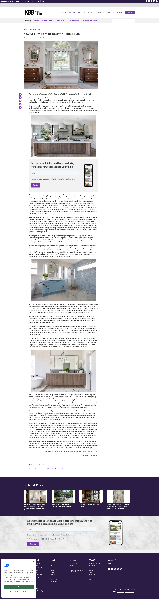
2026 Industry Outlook (73, 20)
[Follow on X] (154, 1)
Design (53, 570)
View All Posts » (36, 563)
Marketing (53, 574)
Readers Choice (73, 563)
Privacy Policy (11, 583)
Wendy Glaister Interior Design (57, 469)
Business (53, 568)
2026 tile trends (59, 20)
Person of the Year (74, 568)
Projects (81, 12)
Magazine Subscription (94, 563)
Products (91, 12)
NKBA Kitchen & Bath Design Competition (77, 571)
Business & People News (38, 568)
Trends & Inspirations (37, 577)
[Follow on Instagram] (149, 1)
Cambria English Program (90, 20)
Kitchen (53, 565)
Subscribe (129, 12)
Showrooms (54, 581)
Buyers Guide (92, 574)
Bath (52, 563)
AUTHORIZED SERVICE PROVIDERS (72, 592)
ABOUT (55, 592)
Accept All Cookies (19, 586)
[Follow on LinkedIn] (151, 1)
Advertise (18, 1)
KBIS (33, 1)
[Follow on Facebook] (146, 1)
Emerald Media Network (7, 1)
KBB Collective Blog (32, 30)
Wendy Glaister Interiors (62, 98)
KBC (38, 1)
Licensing (26, 1)
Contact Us (110, 563)
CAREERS (60, 592)
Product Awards (74, 565)
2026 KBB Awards (47, 20)
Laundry (53, 572)
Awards (109, 12)
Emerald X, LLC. (121, 589)
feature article (68, 205)
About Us (91, 568)
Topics (71, 12)
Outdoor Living (54, 579)
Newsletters (91, 579)
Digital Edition (92, 565)
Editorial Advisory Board (94, 577)
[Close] (34, 561)
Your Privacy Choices (106, 592)
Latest (62, 12)
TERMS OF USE (120, 592)
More (119, 12)
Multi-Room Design (56, 577)
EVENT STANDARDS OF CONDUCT (90, 592)
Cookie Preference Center (18, 591)
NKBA (43, 1)
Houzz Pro (36, 20)
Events (99, 12)
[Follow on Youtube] (157, 1)
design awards (42, 469)
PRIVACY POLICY (129, 592)
